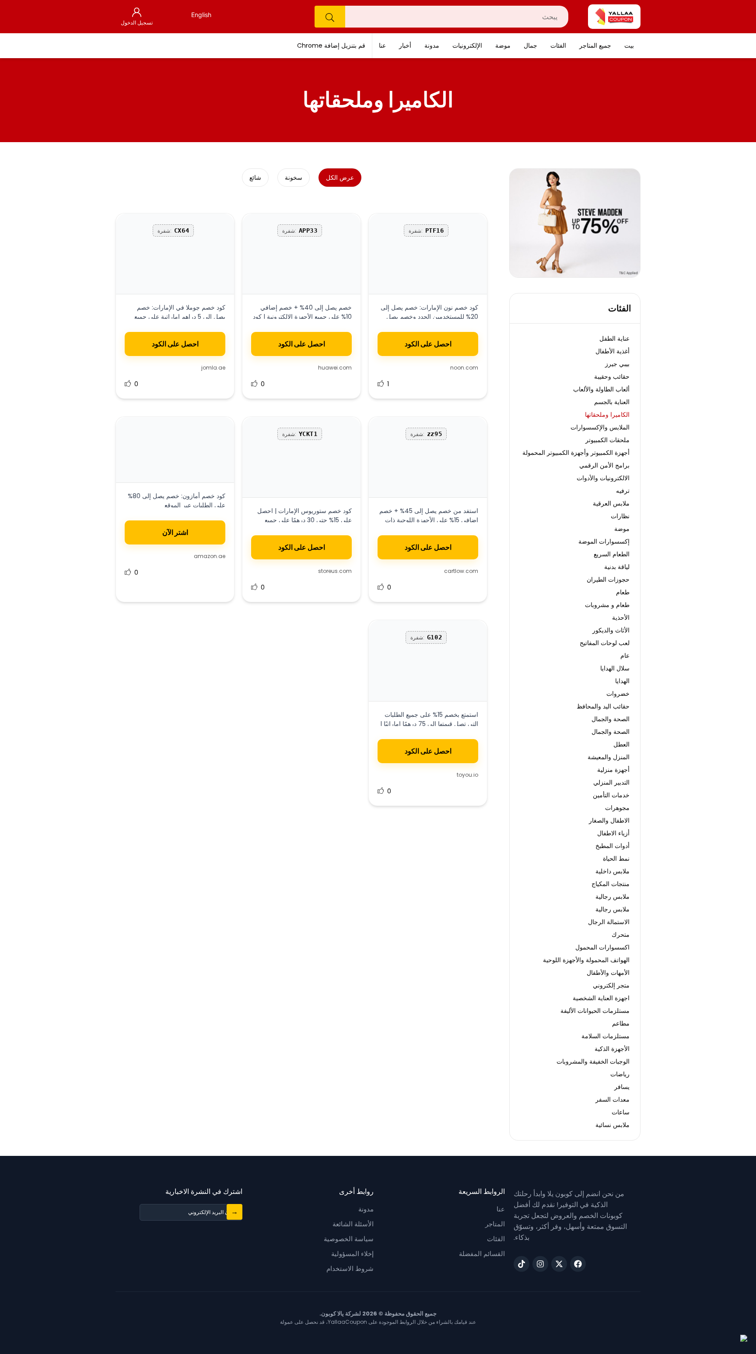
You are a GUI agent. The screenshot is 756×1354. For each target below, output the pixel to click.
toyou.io (467, 774)
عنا (382, 45)
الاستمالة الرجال (609, 922)
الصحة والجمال (611, 719)
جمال (530, 45)
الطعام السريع (612, 554)
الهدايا (622, 681)
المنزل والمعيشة (609, 757)
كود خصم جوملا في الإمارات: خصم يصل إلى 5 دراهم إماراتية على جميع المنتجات (179, 316)
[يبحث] (330, 17)
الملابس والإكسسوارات (600, 427)
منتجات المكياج (611, 883)
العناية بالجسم (612, 402)
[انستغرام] (540, 1264)
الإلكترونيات (467, 45)
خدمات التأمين (611, 795)
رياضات (620, 1074)
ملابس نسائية (612, 1124)
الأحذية (621, 617)
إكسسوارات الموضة (604, 541)
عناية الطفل (614, 338)
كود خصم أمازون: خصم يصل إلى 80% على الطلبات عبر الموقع (176, 500)
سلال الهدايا (615, 668)
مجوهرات (617, 807)
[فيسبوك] (578, 1264)
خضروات (618, 693)
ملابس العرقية (611, 503)
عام (625, 655)
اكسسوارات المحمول (602, 947)
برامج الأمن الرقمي (604, 465)
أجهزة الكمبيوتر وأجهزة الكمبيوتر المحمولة (576, 452)
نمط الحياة (616, 858)
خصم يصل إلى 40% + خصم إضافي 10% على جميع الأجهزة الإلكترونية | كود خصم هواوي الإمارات (302, 316)
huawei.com (335, 367)
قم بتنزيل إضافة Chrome (331, 45)
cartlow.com (461, 571)
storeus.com (335, 571)
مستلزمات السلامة (605, 1036)
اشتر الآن (175, 532)
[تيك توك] (521, 1264)
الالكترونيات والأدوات (603, 478)
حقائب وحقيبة (612, 376)
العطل (621, 744)
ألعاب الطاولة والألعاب (601, 389)
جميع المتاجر (595, 45)
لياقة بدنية (617, 566)
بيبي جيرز (617, 363)
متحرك (621, 934)
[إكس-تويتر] (559, 1264)
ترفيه (623, 490)
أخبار (405, 45)
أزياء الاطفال (613, 833)
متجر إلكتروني (611, 985)
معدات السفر (612, 1099)
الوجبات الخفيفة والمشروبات (593, 1061)
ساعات (621, 1112)
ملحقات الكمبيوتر (607, 440)
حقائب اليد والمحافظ (603, 706)
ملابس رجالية (612, 896)
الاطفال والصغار (609, 820)
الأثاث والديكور (611, 630)
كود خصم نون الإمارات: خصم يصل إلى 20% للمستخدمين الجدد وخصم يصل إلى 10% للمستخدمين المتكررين (429, 316)
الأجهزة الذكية (612, 1048)
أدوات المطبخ (612, 845)
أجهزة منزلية (613, 769)
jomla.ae (213, 367)
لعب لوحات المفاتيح (605, 643)
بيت (629, 45)
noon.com (464, 367)
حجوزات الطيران (608, 579)
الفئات (558, 45)
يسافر (622, 1086)
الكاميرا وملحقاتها (607, 414)
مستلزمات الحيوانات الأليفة (595, 1010)
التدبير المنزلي (611, 782)
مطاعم (621, 1023)
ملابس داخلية (612, 871)
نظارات (620, 516)
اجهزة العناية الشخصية (601, 998)
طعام (623, 592)
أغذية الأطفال (612, 351)
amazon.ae (209, 556)
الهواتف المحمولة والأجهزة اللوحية (586, 960)
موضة (503, 45)
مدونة (431, 45)
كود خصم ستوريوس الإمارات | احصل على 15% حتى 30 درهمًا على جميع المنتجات (304, 520)
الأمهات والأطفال (608, 972)
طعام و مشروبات (607, 604)
